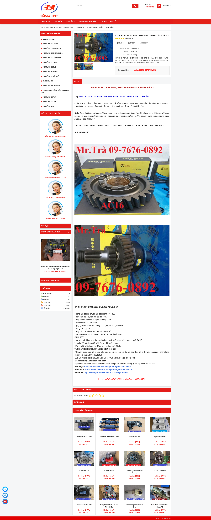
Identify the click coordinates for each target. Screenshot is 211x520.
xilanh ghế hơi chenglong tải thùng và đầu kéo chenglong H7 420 (55, 268)
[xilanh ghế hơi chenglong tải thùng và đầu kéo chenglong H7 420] (55, 250)
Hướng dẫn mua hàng (88, 21)
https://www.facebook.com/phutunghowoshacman (107, 367)
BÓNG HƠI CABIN (49, 39)
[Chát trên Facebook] (5, 489)
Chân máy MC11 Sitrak (84, 437)
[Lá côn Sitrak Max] (160, 458)
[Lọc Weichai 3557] (84, 458)
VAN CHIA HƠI (48, 81)
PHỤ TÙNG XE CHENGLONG (53, 53)
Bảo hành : (126, 55)
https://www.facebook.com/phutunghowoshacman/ (108, 370)
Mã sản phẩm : (125, 48)
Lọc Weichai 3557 (84, 471)
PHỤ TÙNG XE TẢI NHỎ (51, 76)
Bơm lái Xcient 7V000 (84, 505)
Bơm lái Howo (109, 471)
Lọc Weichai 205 (160, 437)
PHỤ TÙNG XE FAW (49, 97)
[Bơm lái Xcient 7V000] (84, 492)
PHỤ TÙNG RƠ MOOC (50, 72)
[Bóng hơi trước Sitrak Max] (109, 424)
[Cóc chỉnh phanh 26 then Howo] (134, 492)
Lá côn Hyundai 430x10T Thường (134, 472)
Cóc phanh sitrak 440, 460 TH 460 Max (109, 506)
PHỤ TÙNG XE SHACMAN (52, 48)
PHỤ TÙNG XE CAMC (50, 62)
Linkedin (144, 43)
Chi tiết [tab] (77, 81)
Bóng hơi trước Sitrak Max (109, 437)
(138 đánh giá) (129, 38)
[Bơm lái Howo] (109, 458)
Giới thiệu (58, 21)
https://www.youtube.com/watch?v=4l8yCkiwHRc (106, 372)
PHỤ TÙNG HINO (48, 106)
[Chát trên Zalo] (5, 495)
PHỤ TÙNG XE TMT (49, 67)
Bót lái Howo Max (135, 437)
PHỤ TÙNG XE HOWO (50, 44)
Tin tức (104, 21)
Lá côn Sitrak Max (160, 471)
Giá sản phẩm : (124, 70)
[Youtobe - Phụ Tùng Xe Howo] (5, 501)
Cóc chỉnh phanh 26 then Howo (134, 506)
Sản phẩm (69, 21)
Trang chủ (45, 21)
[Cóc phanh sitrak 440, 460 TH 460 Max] (109, 492)
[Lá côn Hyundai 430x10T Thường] (134, 458)
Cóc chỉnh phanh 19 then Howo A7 (159, 506)
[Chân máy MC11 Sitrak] (84, 424)
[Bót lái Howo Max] (134, 424)
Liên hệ (113, 21)
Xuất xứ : (127, 52)
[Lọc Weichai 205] (160, 424)
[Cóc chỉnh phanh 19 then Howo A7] (160, 492)
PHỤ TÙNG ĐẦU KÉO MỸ (51, 85)
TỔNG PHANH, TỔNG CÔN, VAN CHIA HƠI (55, 91)
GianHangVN (167, 518)
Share (120, 43)
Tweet (132, 43)
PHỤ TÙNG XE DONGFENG (52, 58)
